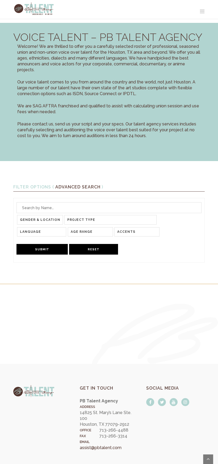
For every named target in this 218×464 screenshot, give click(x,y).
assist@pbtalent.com (100, 447)
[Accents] (137, 231)
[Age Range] (90, 231)
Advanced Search (77, 186)
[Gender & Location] (40, 219)
